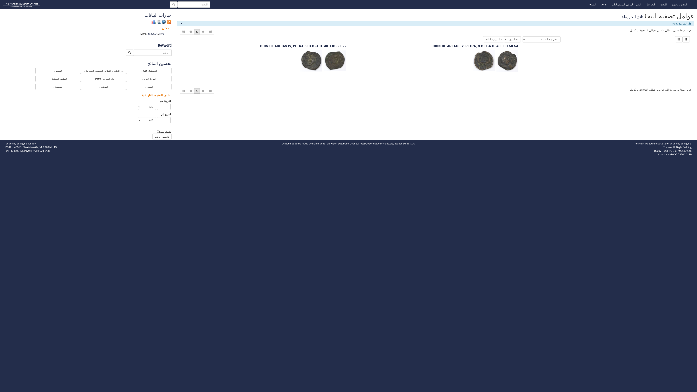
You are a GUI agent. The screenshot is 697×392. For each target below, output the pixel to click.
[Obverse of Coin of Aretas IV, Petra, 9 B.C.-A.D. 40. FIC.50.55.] (335, 60)
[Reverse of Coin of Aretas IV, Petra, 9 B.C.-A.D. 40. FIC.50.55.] (311, 60)
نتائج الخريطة (633, 17)
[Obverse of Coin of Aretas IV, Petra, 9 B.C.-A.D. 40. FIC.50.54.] (507, 60)
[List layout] (686, 39)
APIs (604, 4)
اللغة (593, 4)
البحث (663, 4)
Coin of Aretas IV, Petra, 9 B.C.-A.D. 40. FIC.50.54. (476, 46)
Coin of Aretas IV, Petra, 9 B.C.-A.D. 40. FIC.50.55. (303, 46)
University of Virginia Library (20, 143)
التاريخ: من (166, 101)
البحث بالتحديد (679, 4)
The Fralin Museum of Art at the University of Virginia (662, 143)
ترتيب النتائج (492, 39)
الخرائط (651, 4)
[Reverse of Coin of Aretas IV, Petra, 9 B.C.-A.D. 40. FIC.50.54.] (484, 60)
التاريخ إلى (166, 114)
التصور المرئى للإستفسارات (626, 4)
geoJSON (153, 33)
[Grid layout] (678, 39)
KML (161, 33)
